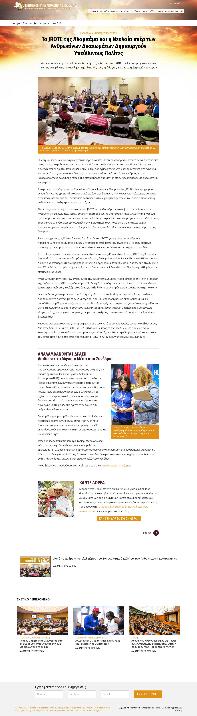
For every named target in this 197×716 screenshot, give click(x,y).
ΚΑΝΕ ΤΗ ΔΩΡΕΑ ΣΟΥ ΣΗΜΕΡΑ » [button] (119, 518)
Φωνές (160, 11)
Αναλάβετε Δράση (171, 11)
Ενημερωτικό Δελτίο (51, 23)
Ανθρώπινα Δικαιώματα (113, 11)
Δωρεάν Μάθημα (149, 11)
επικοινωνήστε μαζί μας (116, 465)
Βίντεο (126, 11)
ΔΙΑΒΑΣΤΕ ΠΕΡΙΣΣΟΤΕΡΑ (64, 566)
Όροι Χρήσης (168, 707)
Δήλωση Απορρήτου (128, 707)
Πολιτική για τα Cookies (149, 707)
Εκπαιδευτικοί (136, 11)
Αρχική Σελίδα (23, 23)
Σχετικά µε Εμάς (97, 11)
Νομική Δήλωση (178, 709)
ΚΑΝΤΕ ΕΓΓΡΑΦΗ (148, 694)
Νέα (181, 11)
